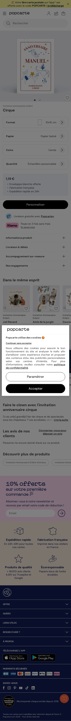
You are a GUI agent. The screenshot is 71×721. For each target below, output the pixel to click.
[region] (35, 360)
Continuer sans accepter (19, 343)
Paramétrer (35, 377)
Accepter (36, 388)
